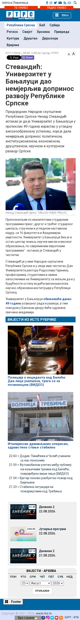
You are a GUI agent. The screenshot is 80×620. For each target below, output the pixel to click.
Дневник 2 (46, 507)
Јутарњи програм (52, 529)
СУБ (60, 576)
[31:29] (23, 511)
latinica (7, 2)
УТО (23, 576)
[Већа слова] (74, 53)
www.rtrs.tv (44, 613)
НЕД (69, 576)
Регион (12, 32)
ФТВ (76, 617)
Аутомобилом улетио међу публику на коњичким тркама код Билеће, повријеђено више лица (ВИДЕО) (40, 469)
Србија (55, 25)
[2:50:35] (23, 533)
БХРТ (68, 617)
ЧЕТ (42, 576)
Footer (15, 601)
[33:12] (23, 555)
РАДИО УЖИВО (56, 7)
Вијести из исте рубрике (32, 319)
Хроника (43, 32)
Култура (13, 38)
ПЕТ (51, 576)
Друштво (31, 38)
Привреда (61, 32)
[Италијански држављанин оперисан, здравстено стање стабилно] (40, 414)
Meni (65, 15)
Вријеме (13, 45)
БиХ (42, 25)
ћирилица (21, 2)
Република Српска (21, 25)
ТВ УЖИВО (21, 7)
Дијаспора (50, 38)
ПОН (13, 576)
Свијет (27, 32)
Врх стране (26, 618)
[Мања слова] (69, 53)
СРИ (33, 576)
